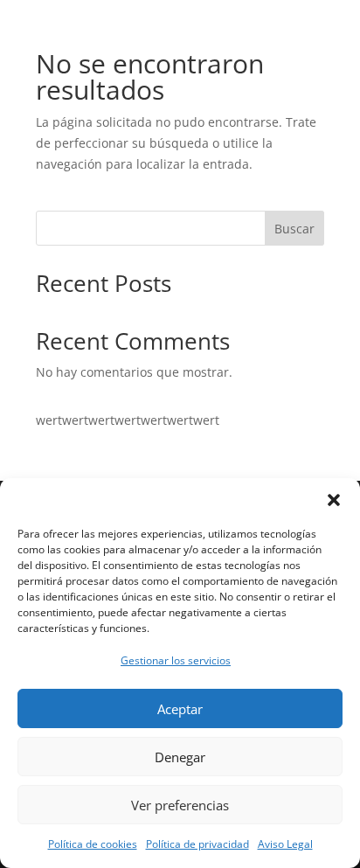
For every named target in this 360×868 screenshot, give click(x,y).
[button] (334, 500)
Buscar (294, 228)
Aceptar (180, 709)
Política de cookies (92, 844)
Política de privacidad (197, 844)
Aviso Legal (285, 844)
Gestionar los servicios (176, 660)
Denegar (180, 757)
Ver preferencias (180, 805)
